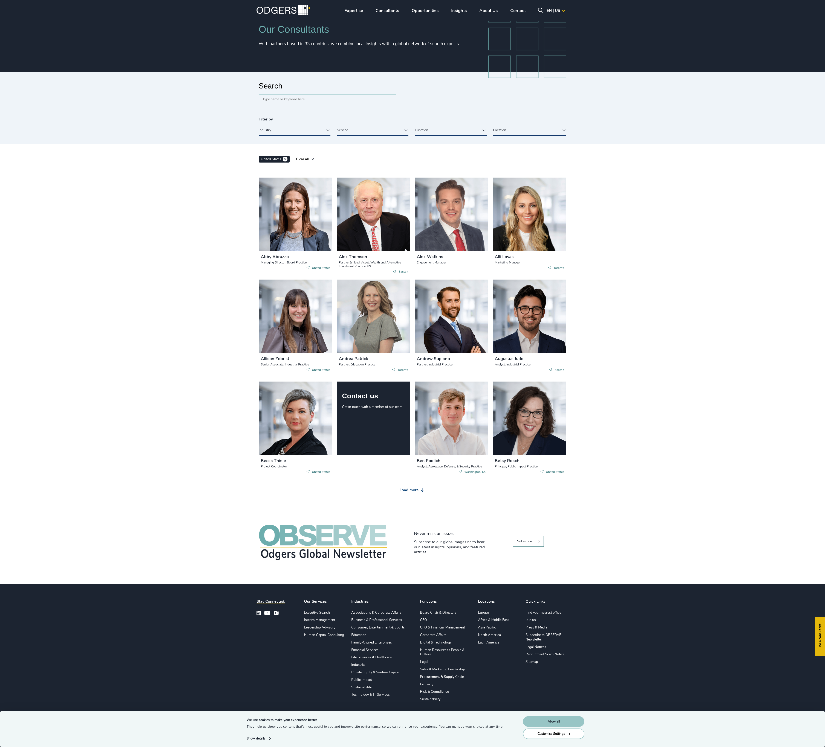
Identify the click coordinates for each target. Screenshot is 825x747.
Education (358, 635)
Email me (274, 209)
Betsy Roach (507, 461)
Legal (424, 661)
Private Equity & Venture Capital (375, 672)
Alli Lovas (504, 257)
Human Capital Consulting (324, 635)
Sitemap (532, 661)
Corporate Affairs (433, 635)
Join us (531, 620)
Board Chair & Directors (438, 612)
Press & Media (536, 627)
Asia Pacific (487, 627)
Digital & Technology (436, 642)
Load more (410, 490)
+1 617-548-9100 (360, 213)
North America (489, 635)
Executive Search (317, 612)
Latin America (488, 642)
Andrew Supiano (433, 359)
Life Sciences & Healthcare (371, 657)
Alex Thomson (353, 257)
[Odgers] (283, 10)
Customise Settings (551, 733)
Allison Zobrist (275, 359)
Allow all (554, 721)
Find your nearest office (543, 612)
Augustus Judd (509, 359)
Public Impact (361, 680)
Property (426, 684)
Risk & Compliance (434, 691)
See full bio (312, 240)
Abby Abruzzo (275, 257)
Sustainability (361, 687)
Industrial (358, 664)
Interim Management (319, 620)
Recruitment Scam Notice (545, 654)
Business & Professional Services (376, 620)
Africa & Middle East (493, 620)
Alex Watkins (430, 257)
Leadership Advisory (319, 627)
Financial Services (365, 650)
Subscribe (524, 541)
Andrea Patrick (353, 359)
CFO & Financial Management (442, 627)
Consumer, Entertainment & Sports (378, 627)
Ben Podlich (428, 461)
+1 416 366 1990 (515, 209)
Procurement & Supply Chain (442, 677)
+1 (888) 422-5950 (517, 311)
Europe (483, 612)
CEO (423, 620)
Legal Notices (536, 647)
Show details (256, 738)
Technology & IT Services (370, 694)
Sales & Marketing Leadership (442, 669)
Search (270, 86)
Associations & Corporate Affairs (376, 612)
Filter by (266, 119)
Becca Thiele (273, 461)
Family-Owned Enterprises (371, 642)
